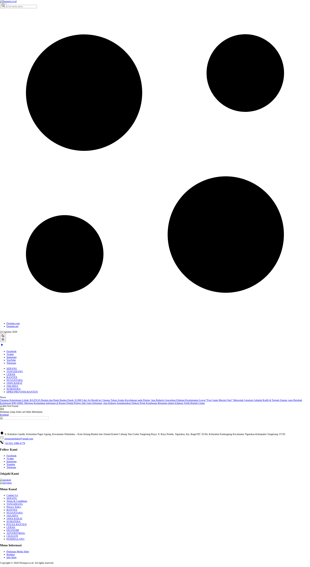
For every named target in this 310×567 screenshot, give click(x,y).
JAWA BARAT (14, 383)
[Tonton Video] (2, 345)
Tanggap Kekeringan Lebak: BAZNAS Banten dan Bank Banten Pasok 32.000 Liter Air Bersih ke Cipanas (55, 400)
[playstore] (6, 482)
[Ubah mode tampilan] (3, 337)
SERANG (11, 368)
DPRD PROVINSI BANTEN (22, 391)
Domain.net (12, 326)
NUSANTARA (14, 380)
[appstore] (5, 480)
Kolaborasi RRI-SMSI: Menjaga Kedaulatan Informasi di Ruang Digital (37, 403)
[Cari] (3, 5)
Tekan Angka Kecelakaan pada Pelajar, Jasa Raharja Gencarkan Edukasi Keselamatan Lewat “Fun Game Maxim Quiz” (172, 400)
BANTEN (11, 377)
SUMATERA (13, 388)
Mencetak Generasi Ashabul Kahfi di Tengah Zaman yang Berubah (267, 400)
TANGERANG (14, 371)
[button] (155, 168)
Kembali (4, 414)
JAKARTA (12, 386)
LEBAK (10, 374)
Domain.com (13, 323)
